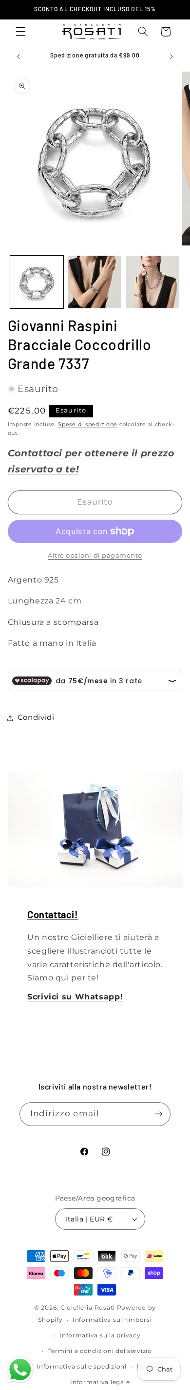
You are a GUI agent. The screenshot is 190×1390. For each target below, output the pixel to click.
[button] (20, 31)
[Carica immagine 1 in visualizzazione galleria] (36, 282)
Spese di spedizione (87, 424)
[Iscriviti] (159, 1114)
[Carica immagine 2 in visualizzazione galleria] (94, 282)
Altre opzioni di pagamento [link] (95, 555)
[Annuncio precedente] (18, 56)
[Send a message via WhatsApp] (20, 1369)
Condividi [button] (36, 717)
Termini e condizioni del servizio (100, 1351)
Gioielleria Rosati (87, 1307)
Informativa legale (100, 1382)
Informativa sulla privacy (99, 1335)
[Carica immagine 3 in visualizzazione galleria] (152, 282)
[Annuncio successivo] (171, 56)
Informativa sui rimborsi (112, 1319)
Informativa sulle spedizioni (82, 1366)
